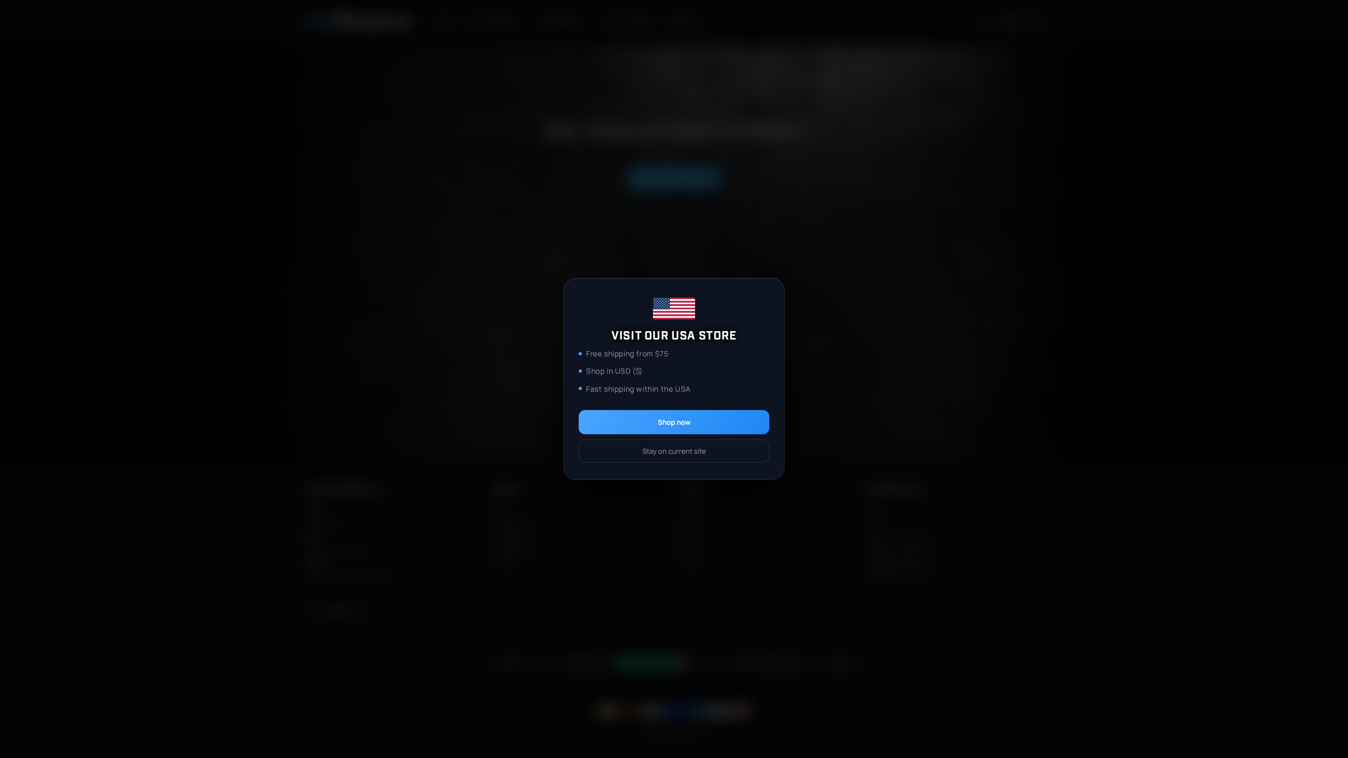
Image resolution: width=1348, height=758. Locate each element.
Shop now (674, 422)
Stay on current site (674, 451)
